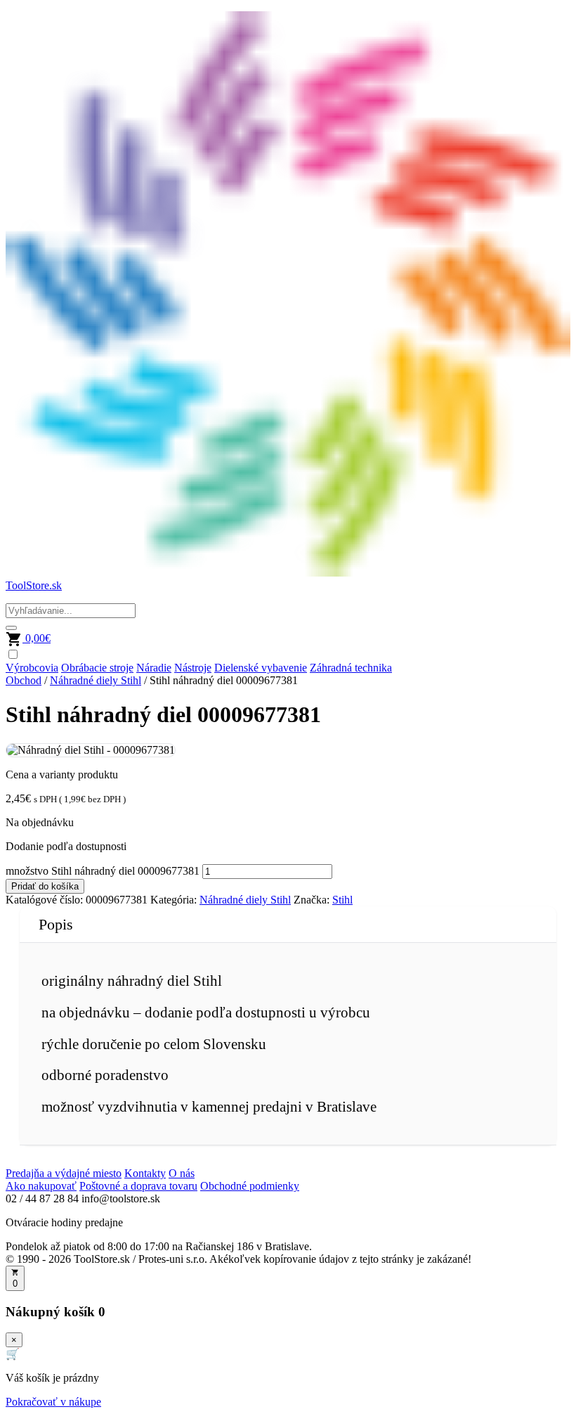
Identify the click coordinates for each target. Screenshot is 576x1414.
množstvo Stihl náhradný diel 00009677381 (102, 871)
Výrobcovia (32, 668)
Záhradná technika (351, 668)
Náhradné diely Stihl (95, 680)
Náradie (153, 668)
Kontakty (145, 1173)
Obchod (23, 680)
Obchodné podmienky (249, 1186)
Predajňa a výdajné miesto (64, 1173)
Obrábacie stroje (97, 668)
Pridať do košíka (45, 886)
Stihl (342, 900)
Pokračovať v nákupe (53, 1402)
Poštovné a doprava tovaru (138, 1186)
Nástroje (192, 668)
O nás (182, 1173)
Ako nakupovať (41, 1186)
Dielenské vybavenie (260, 668)
